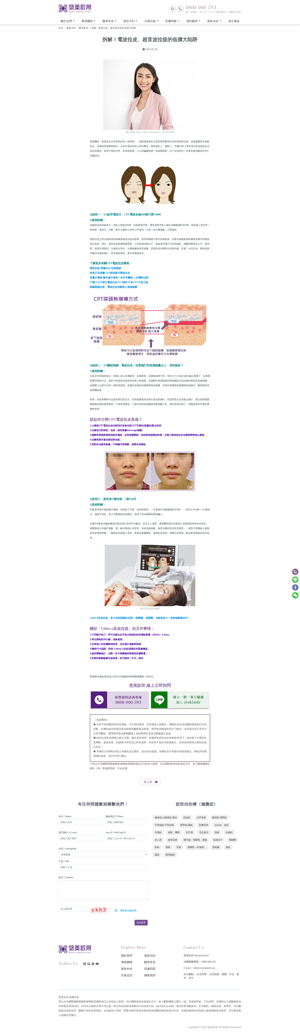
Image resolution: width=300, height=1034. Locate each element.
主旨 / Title (64, 861)
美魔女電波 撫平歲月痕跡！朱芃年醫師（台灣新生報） (120, 277)
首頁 (61, 28)
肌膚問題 (149, 968)
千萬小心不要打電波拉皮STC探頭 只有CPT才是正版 (119, 282)
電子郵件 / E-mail (67, 832)
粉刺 (157, 847)
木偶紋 (158, 832)
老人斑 (158, 840)
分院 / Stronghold (67, 848)
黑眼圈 (232, 840)
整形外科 (126, 968)
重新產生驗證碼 (128, 910)
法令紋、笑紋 (222, 825)
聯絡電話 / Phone (114, 816)
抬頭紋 (186, 817)
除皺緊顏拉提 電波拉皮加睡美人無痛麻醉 (113, 287)
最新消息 (71, 28)
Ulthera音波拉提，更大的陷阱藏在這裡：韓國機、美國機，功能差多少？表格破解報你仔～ (140, 618)
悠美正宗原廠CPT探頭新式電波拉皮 (110, 273)
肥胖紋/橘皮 (186, 825)
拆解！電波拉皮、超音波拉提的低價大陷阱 (113, 28)
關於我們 (126, 955)
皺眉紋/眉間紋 (219, 817)
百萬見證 (126, 975)
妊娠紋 (229, 832)
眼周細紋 (170, 855)
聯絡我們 (149, 975)
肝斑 (179, 847)
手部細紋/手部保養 (164, 825)
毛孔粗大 (204, 832)
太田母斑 (201, 817)
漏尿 (157, 855)
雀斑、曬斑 (174, 832)
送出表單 (141, 922)
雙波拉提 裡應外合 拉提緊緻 (105, 268)
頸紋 (217, 832)
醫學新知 (83, 28)
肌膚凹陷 (203, 825)
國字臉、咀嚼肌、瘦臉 (195, 840)
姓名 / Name (65, 816)
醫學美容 (149, 962)
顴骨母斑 (172, 840)
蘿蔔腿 (216, 847)
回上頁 (148, 781)
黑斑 (168, 847)
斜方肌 (189, 832)
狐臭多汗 (218, 840)
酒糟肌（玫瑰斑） (197, 847)
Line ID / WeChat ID (115, 832)
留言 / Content (66, 877)
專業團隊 (126, 962)
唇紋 (228, 847)
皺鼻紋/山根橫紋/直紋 (166, 817)
